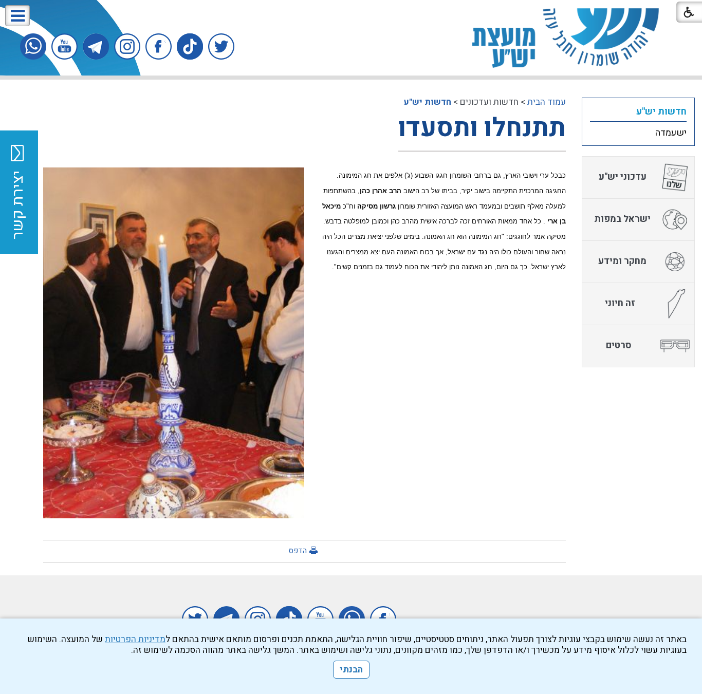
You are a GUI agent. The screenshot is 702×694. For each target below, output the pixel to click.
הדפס (297, 550)
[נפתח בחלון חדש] (221, 46)
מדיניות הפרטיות (135, 639)
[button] (17, 15)
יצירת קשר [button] (18, 205)
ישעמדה (671, 133)
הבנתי (351, 669)
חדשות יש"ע (427, 102)
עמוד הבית (546, 102)
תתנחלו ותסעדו (482, 128)
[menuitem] (638, 111)
